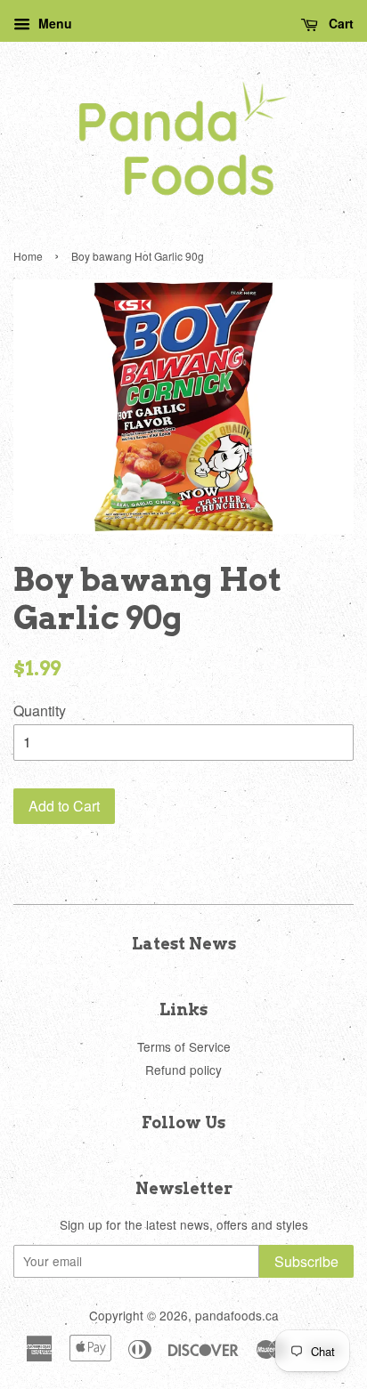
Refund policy (183, 1069)
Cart (339, 23)
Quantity (39, 710)
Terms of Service (184, 1046)
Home (28, 255)
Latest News (184, 943)
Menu (53, 23)
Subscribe (306, 1261)
